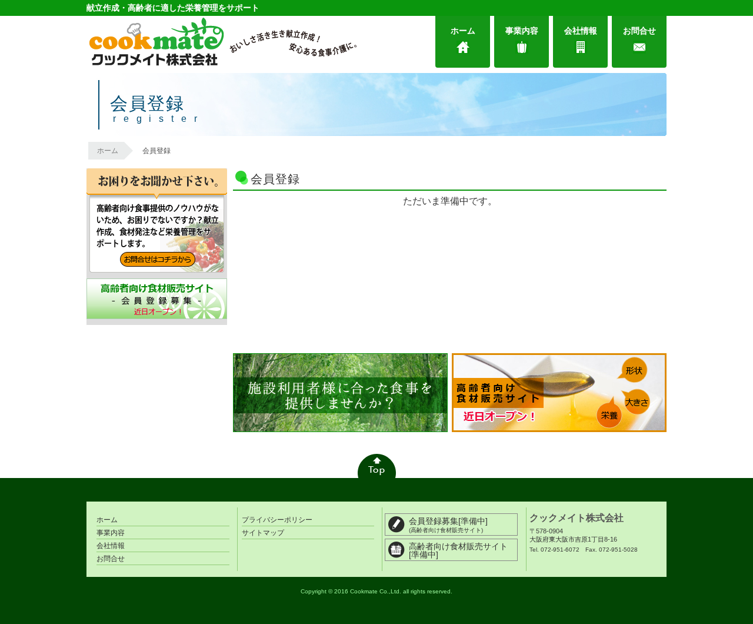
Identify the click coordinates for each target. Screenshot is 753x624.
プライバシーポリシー (277, 520)
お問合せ (639, 30)
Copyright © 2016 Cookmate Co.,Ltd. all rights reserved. (376, 591)
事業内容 (521, 30)
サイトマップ (263, 533)
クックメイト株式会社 (576, 518)
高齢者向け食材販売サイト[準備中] (458, 550)
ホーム (463, 30)
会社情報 (580, 30)
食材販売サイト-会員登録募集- (156, 298)
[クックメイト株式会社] (221, 42)
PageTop (377, 466)
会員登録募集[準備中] (448, 525)
